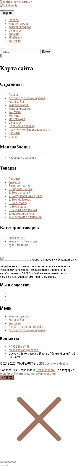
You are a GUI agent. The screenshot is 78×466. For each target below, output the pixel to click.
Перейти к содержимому (16, 1)
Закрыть (7, 13)
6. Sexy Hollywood (20, 199)
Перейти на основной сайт (26, 326)
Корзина (14, 34)
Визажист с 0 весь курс (23, 241)
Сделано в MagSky (56, 363)
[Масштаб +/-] (1, 462)
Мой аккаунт (17, 119)
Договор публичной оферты (27, 98)
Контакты (15, 41)
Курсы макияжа (19, 245)
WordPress (7, 373)
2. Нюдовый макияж (21, 213)
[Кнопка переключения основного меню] (1, 9)
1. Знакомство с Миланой (25, 217)
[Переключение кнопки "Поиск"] (1, 48)
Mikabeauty (16, 37)
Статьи (13, 136)
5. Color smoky (18, 203)
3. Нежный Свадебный (23, 210)
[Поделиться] (10, 462)
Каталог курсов (19, 23)
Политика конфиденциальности (29, 129)
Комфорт (14, 182)
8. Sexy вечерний (19, 192)
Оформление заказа (21, 126)
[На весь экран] (6, 462)
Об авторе (15, 30)
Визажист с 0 (17, 238)
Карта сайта (16, 101)
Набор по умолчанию (22, 157)
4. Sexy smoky (17, 206)
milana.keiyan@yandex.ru (24, 350)
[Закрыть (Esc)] (14, 462)
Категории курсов (20, 27)
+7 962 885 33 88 (19, 346)
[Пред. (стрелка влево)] (1, 465)
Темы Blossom (45, 370)
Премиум (14, 133)
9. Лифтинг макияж (20, 189)
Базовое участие (20, 185)
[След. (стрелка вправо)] (6, 465)
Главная (14, 20)
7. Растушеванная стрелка (25, 196)
